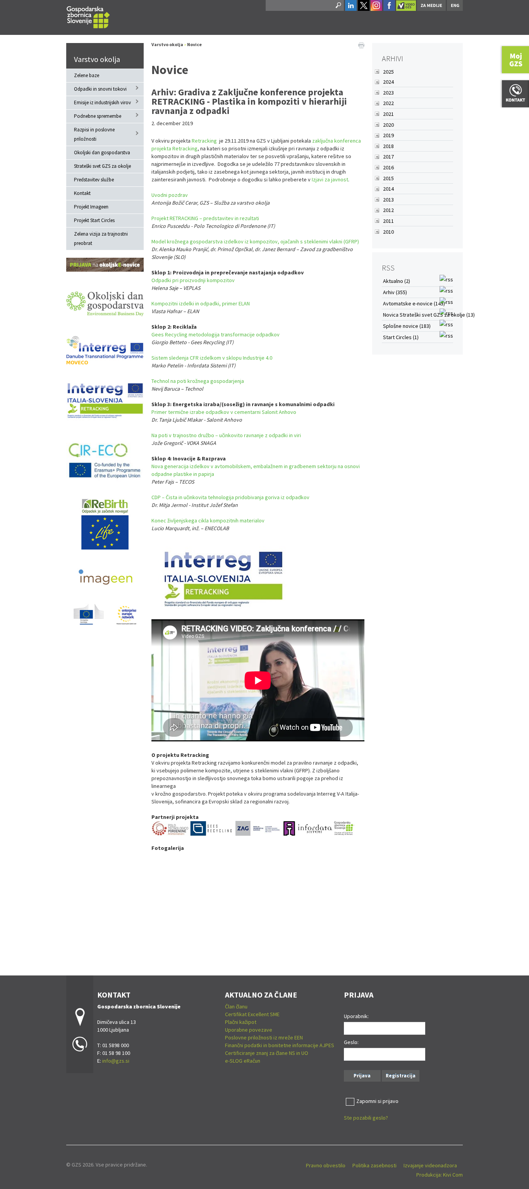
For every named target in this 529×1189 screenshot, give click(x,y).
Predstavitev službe (94, 179)
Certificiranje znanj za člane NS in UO (266, 1052)
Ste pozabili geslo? (366, 1117)
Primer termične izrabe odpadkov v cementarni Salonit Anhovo (223, 411)
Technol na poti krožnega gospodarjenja (197, 380)
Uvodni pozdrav (169, 194)
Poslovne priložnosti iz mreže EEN (264, 1037)
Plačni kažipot (240, 1021)
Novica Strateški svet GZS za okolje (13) (429, 314)
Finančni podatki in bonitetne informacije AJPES (279, 1045)
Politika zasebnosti (374, 1165)
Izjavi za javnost (330, 179)
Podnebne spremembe (97, 116)
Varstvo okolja (97, 59)
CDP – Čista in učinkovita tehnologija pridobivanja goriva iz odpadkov (230, 497)
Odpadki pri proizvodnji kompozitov (193, 280)
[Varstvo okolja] (88, 16)
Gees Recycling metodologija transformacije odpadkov (215, 334)
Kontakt (82, 193)
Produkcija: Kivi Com (439, 1174)
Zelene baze (86, 75)
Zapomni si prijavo (377, 1101)
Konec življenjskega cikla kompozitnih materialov (207, 520)
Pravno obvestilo (325, 1165)
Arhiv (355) (395, 292)
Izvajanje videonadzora (430, 1165)
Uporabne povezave (248, 1029)
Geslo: (351, 1042)
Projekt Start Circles (94, 220)
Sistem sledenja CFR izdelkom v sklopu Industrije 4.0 (211, 357)
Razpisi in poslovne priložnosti (94, 134)
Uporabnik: (356, 1016)
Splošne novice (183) (407, 325)
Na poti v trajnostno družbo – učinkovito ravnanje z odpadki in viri (226, 435)
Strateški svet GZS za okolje (102, 166)
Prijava (362, 1075)
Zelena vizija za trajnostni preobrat (101, 238)
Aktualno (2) (396, 280)
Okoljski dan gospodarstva (102, 152)
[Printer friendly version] (361, 44)
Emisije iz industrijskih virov (102, 102)
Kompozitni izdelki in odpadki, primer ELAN (200, 303)
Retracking (204, 140)
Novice (194, 44)
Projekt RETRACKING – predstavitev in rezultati (205, 218)
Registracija (401, 1075)
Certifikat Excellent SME (252, 1014)
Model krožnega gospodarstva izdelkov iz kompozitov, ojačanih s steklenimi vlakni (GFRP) (255, 241)
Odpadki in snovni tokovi (100, 89)
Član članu (236, 1006)
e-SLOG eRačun (242, 1060)
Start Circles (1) (401, 337)
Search (337, 5)
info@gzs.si (115, 1060)
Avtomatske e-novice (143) (414, 303)
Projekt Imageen (91, 206)
